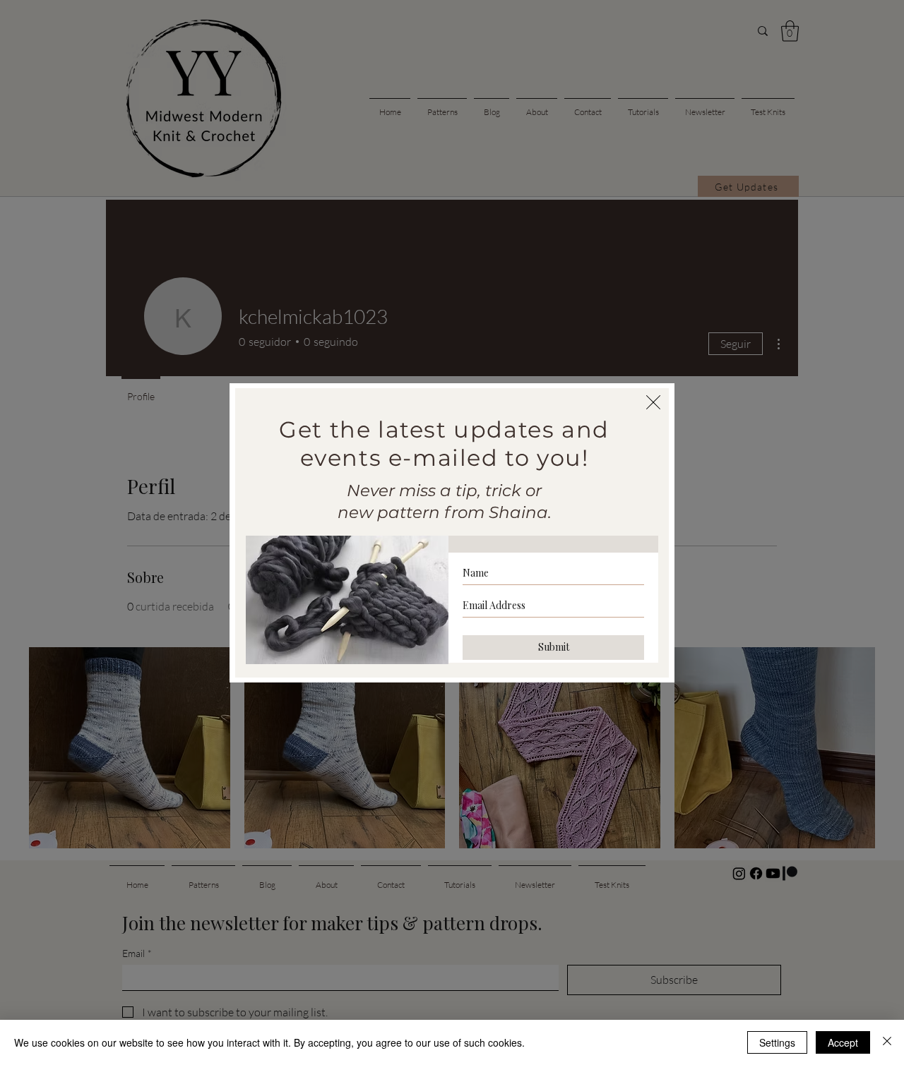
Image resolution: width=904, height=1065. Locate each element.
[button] (653, 402)
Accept (843, 1042)
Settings (777, 1042)
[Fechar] (887, 1042)
